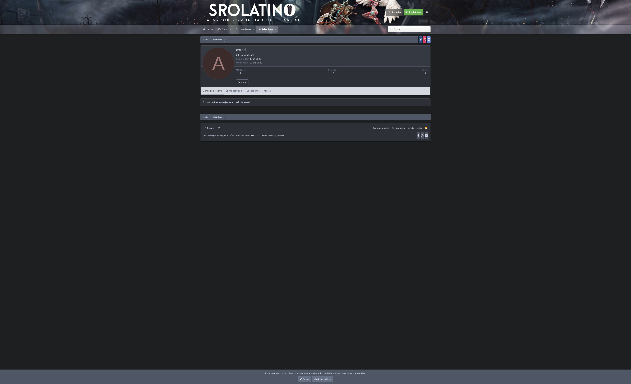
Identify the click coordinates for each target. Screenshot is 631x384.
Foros (224, 29)
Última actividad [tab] (234, 90)
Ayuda (411, 128)
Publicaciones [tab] (253, 90)
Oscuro (210, 128)
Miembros (267, 29)
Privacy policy (398, 128)
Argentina (249, 55)
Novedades (245, 29)
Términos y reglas (381, 128)
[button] (230, 29)
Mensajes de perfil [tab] (212, 90)
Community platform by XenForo (229, 135)
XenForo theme (266, 135)
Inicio (210, 29)
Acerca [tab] (267, 90)
